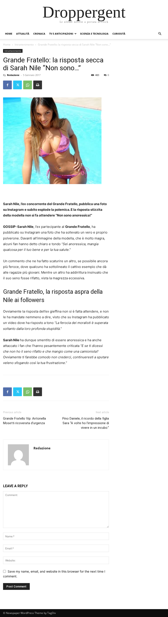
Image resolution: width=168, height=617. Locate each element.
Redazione (13, 75)
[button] (159, 34)
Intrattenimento (24, 44)
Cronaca (39, 33)
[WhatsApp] (27, 85)
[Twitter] (17, 85)
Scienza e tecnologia (94, 33)
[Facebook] (7, 85)
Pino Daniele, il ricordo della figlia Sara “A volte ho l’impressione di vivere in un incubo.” (85, 423)
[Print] (37, 85)
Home (8, 33)
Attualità (22, 33)
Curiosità (118, 33)
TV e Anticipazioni (61, 33)
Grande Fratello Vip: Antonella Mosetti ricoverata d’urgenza (24, 421)
